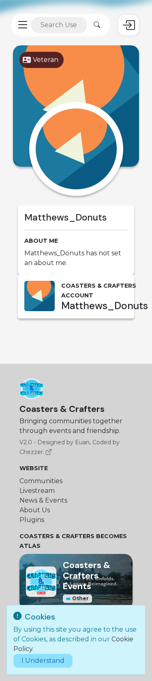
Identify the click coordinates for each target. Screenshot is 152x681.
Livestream (37, 490)
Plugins (31, 520)
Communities (40, 481)
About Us (34, 510)
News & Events (43, 500)
